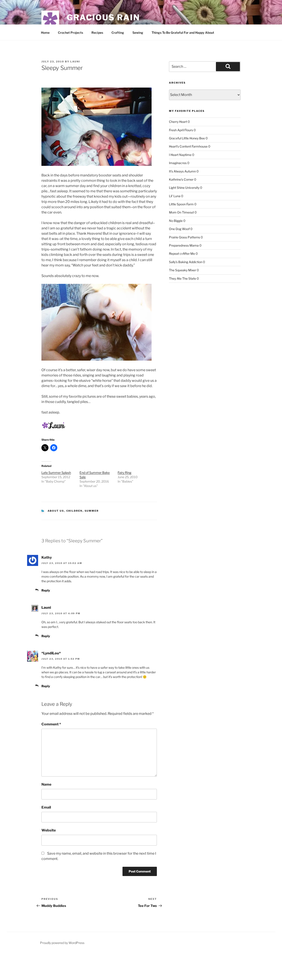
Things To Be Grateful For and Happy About (183, 32)
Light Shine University (184, 187)
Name (46, 784)
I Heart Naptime (180, 155)
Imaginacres (178, 163)
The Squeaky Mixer (182, 270)
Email (46, 807)
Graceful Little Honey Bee (187, 138)
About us (56, 510)
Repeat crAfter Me (182, 253)
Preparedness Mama (184, 245)
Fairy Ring (124, 472)
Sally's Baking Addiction (185, 262)
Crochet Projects (70, 32)
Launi (75, 61)
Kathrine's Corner (181, 179)
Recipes (97, 32)
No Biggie (176, 221)
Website (48, 830)
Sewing (137, 32)
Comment (51, 724)
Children (74, 510)
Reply (45, 590)
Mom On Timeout (181, 212)
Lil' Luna (174, 196)
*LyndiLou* (51, 653)
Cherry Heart (178, 122)
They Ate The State (182, 278)
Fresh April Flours (181, 130)
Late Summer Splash (56, 472)
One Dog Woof (179, 229)
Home (45, 32)
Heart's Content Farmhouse (188, 146)
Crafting (117, 32)
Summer (92, 510)
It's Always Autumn (182, 171)
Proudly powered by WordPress (62, 943)
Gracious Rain (103, 17)
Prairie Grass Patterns (184, 237)
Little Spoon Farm (181, 204)
